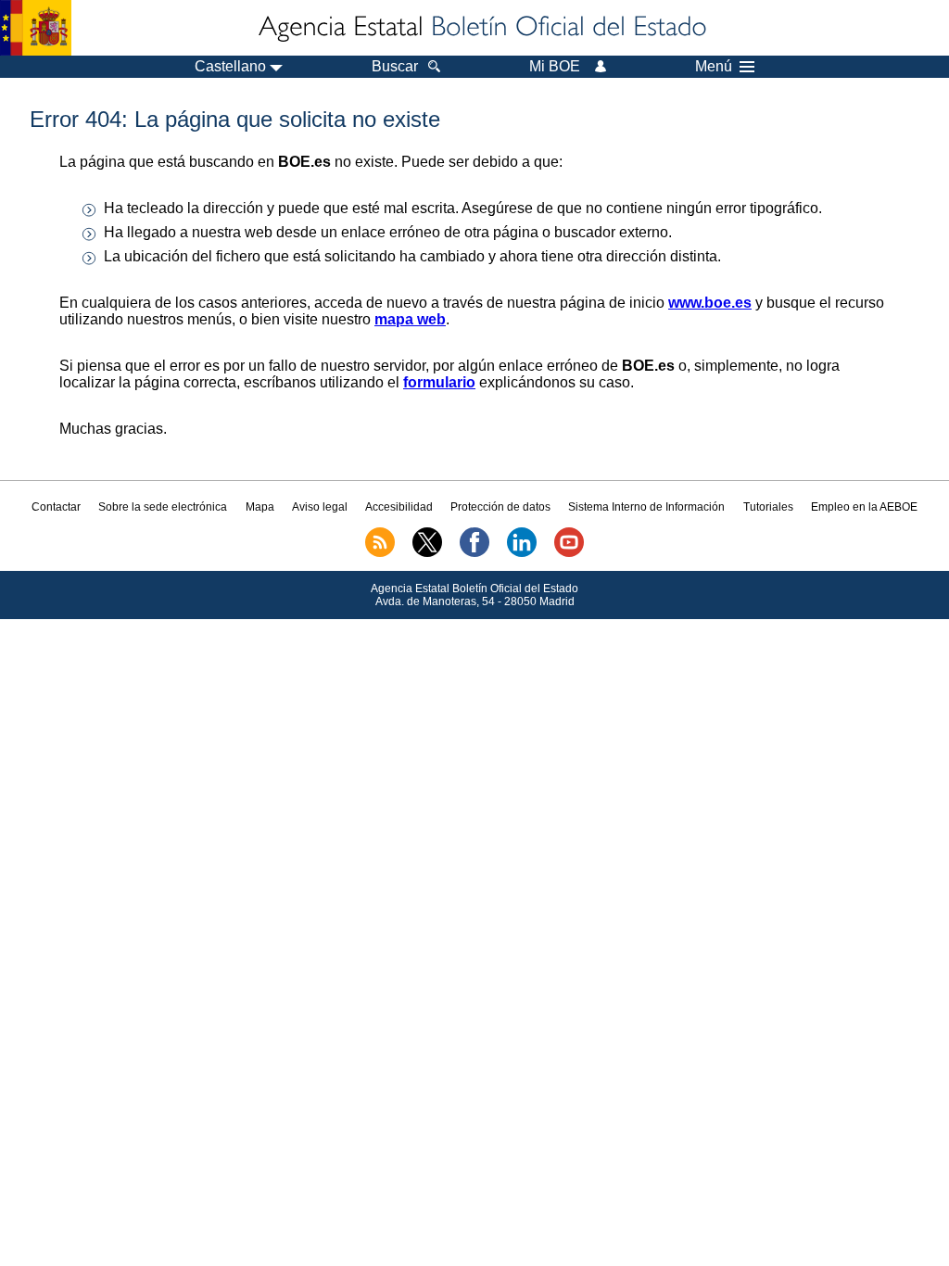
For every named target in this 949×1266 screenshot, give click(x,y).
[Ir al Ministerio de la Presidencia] (35, 28)
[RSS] (380, 553)
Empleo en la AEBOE (864, 506)
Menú (713, 66)
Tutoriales (768, 506)
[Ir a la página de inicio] (481, 28)
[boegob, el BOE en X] (427, 553)
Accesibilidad (399, 506)
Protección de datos (500, 506)
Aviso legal (320, 506)
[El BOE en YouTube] (569, 553)
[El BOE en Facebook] (474, 553)
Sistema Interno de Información (646, 506)
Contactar (56, 506)
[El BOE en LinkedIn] (522, 553)
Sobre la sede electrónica (162, 506)
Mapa (260, 506)
